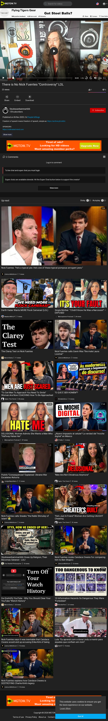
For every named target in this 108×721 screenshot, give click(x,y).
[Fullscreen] (104, 78)
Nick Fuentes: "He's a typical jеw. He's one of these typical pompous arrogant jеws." (42, 267)
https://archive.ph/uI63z (56, 121)
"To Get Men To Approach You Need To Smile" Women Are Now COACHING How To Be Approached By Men (27, 395)
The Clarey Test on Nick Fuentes (17, 351)
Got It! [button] (81, 716)
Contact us (52, 717)
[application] (54, 51)
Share (6, 100)
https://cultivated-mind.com (13, 129)
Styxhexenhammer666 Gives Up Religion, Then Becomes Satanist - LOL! (24, 558)
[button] (97, 3)
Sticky (82, 200)
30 (86, 78)
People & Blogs (33, 117)
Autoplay (96, 200)
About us (42, 717)
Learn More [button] (65, 708)
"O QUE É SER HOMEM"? (66, 392)
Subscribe (99, 110)
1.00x (82, 78)
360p (100, 78)
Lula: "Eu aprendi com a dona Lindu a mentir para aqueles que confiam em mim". (79, 640)
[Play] (3, 78)
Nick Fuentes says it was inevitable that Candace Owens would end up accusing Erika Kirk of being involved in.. (25, 642)
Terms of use (18, 717)
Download (30, 100)
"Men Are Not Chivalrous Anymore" (72, 474)
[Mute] (95, 78)
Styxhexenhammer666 (20, 109)
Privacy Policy (31, 717)
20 (90, 78)
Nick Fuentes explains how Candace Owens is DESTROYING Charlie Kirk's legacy (23, 682)
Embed (17, 100)
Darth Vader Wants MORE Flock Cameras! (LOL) (24, 310)
